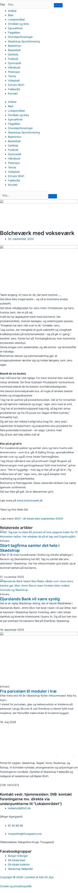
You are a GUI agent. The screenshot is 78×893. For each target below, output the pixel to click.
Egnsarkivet (15, 28)
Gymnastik (14, 63)
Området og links (18, 24)
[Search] (52, 196)
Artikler (12, 10)
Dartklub (13, 54)
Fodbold (13, 58)
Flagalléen (14, 32)
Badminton (14, 45)
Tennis (12, 76)
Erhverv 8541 (16, 85)
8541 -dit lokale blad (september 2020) (39, 518)
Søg (2, 4)
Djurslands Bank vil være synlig (30, 598)
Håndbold (14, 67)
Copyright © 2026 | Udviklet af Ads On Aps (27, 877)
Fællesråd (14, 89)
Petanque (14, 71)
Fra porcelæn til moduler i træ (28, 691)
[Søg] (58, 5)
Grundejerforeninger (20, 37)
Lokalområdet (16, 19)
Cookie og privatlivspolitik (16, 886)
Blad (10, 15)
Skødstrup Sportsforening (24, 41)
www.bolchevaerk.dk (30, 500)
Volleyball (13, 80)
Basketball (14, 50)
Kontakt (13, 93)
